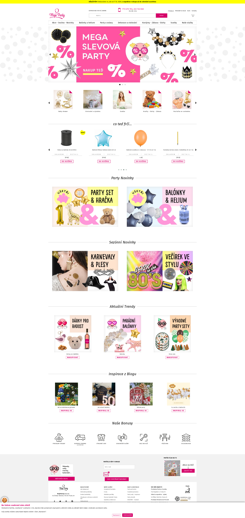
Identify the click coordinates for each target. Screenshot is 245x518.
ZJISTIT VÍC (188, 471)
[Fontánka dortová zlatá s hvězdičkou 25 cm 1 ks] (141, 147)
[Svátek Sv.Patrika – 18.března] (122, 99)
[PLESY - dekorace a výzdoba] (152, 99)
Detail (74, 154)
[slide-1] (122, 84)
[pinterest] (66, 501)
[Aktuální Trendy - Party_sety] (172, 352)
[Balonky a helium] (181, 99)
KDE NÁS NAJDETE (156, 487)
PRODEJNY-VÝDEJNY (59, 443)
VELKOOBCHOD (186, 443)
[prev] (50, 54)
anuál (137, 499)
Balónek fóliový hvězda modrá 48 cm (67, 150)
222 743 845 (139, 9)
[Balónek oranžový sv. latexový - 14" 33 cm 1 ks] (104, 147)
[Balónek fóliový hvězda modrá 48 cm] (66, 147)
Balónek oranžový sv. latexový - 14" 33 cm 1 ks (104, 150)
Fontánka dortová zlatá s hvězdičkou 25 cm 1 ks (141, 150)
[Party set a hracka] (85, 207)
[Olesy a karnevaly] (85, 271)
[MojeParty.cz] (63, 488)
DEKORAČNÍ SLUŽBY (122, 443)
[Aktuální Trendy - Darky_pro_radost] (72, 352)
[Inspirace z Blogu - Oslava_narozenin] (103, 405)
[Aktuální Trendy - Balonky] (122, 352)
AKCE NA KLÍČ (143, 443)
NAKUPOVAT (72, 357)
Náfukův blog (61, 479)
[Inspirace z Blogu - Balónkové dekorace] (178, 405)
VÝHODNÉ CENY (101, 443)
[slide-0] (119, 84)
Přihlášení (171, 11)
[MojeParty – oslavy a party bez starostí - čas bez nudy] (57, 13)
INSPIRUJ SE (66, 411)
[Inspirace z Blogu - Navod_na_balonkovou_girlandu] (66, 405)
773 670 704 (127, 9)
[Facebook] (54, 501)
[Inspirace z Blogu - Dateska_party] (141, 405)
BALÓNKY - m (131, 499)
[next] (195, 54)
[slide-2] (125, 84)
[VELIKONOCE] (92, 99)
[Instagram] (72, 501)
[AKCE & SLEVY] (63, 99)
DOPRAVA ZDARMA (80, 444)
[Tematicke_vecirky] (160, 271)
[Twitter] (60, 501)
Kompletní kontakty (109, 489)
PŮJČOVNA (165, 443)
